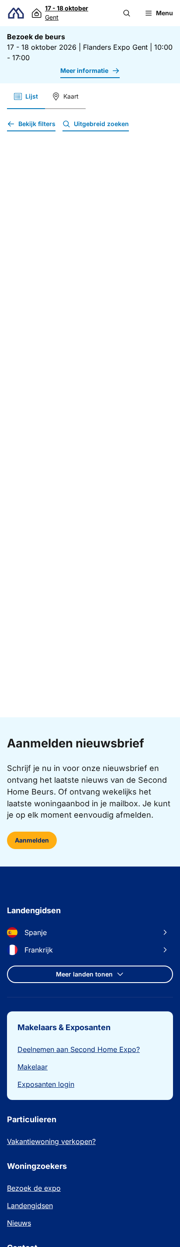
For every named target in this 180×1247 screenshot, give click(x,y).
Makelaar (32, 1066)
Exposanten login (45, 1084)
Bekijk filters (36, 123)
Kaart (71, 96)
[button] (127, 13)
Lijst (31, 96)
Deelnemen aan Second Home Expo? (78, 1049)
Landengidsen (30, 1205)
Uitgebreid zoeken (101, 123)
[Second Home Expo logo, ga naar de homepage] (16, 13)
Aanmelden (32, 840)
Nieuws (19, 1223)
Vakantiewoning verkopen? (51, 1141)
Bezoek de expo (34, 1188)
